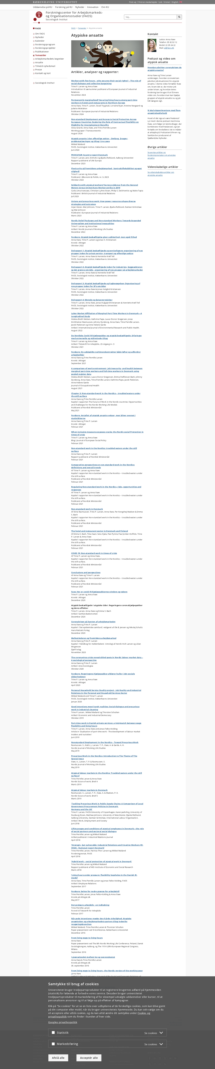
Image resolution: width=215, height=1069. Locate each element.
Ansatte (39, 62)
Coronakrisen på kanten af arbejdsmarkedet (93, 621)
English (175, 2)
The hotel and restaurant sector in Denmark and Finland (99, 531)
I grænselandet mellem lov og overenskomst (93, 957)
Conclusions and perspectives (85, 572)
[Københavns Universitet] (37, 17)
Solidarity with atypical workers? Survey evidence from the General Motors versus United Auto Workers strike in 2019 (104, 186)
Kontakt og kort (43, 73)
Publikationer (42, 51)
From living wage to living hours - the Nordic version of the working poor (107, 970)
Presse (38, 69)
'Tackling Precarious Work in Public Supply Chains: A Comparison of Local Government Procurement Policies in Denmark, (107, 805)
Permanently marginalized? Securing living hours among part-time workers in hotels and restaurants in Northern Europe (104, 101)
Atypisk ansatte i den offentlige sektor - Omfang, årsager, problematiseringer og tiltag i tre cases (99, 140)
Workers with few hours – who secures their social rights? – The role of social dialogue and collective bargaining (106, 82)
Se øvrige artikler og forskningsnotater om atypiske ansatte (162, 155)
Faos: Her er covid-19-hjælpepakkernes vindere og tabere (99, 591)
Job (160, 2)
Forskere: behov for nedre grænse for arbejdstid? (95, 891)
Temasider (40, 55)
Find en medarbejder (147, 2)
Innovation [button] (92, 7)
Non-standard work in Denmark (87, 509)
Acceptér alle (89, 1058)
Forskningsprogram (45, 44)
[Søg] (179, 17)
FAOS (38, 28)
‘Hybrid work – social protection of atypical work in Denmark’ (101, 861)
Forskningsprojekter (45, 48)
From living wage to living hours (87, 937)
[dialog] (107, 1022)
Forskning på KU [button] (64, 7)
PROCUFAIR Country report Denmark (89, 155)
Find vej (132, 2)
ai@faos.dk (169, 48)
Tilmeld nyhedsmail (45, 66)
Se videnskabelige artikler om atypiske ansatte (161, 173)
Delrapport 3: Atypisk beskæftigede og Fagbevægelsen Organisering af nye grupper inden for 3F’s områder (105, 285)
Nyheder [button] (79, 7)
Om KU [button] (105, 7)
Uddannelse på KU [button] (42, 7)
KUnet (167, 2)
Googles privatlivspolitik (62, 1022)
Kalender (39, 40)
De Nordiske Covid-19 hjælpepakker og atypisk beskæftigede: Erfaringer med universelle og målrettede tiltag (106, 337)
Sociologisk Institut (44, 82)
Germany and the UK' (81, 809)
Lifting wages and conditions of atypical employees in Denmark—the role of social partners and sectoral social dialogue (107, 830)
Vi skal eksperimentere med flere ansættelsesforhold (164, 112)
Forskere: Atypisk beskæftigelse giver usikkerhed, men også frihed (104, 237)
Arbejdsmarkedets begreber (49, 58)
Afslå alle (58, 1058)
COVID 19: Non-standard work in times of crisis (94, 553)
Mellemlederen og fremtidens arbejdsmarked (93, 638)
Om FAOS (40, 33)
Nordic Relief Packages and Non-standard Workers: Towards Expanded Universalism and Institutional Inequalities (106, 222)
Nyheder (39, 37)
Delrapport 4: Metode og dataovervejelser (91, 299)
